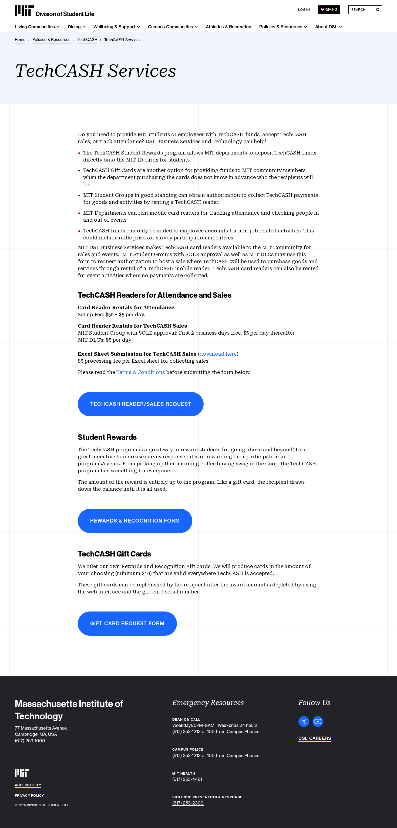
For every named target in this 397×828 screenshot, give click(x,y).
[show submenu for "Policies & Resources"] (305, 26)
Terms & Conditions (140, 372)
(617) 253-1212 (186, 731)
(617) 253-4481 (187, 779)
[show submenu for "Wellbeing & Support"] (138, 26)
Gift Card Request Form (127, 623)
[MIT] (22, 773)
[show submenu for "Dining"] (83, 26)
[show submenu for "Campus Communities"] (196, 26)
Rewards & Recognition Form (135, 521)
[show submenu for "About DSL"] (340, 26)
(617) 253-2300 (188, 803)
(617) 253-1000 (30, 740)
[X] (303, 721)
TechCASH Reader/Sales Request (140, 404)
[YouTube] (317, 721)
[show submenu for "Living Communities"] (58, 26)
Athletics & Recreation (228, 26)
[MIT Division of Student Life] (54, 10)
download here (218, 354)
